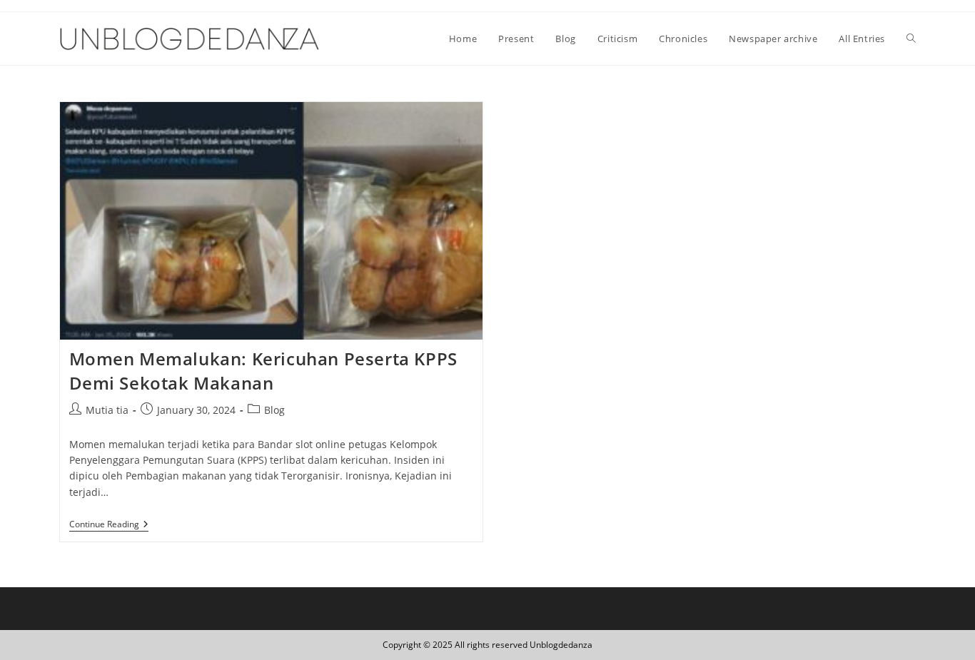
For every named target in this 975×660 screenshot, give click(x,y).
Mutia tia (107, 410)
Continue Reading (108, 525)
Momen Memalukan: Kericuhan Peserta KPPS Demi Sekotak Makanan (263, 371)
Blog (274, 410)
